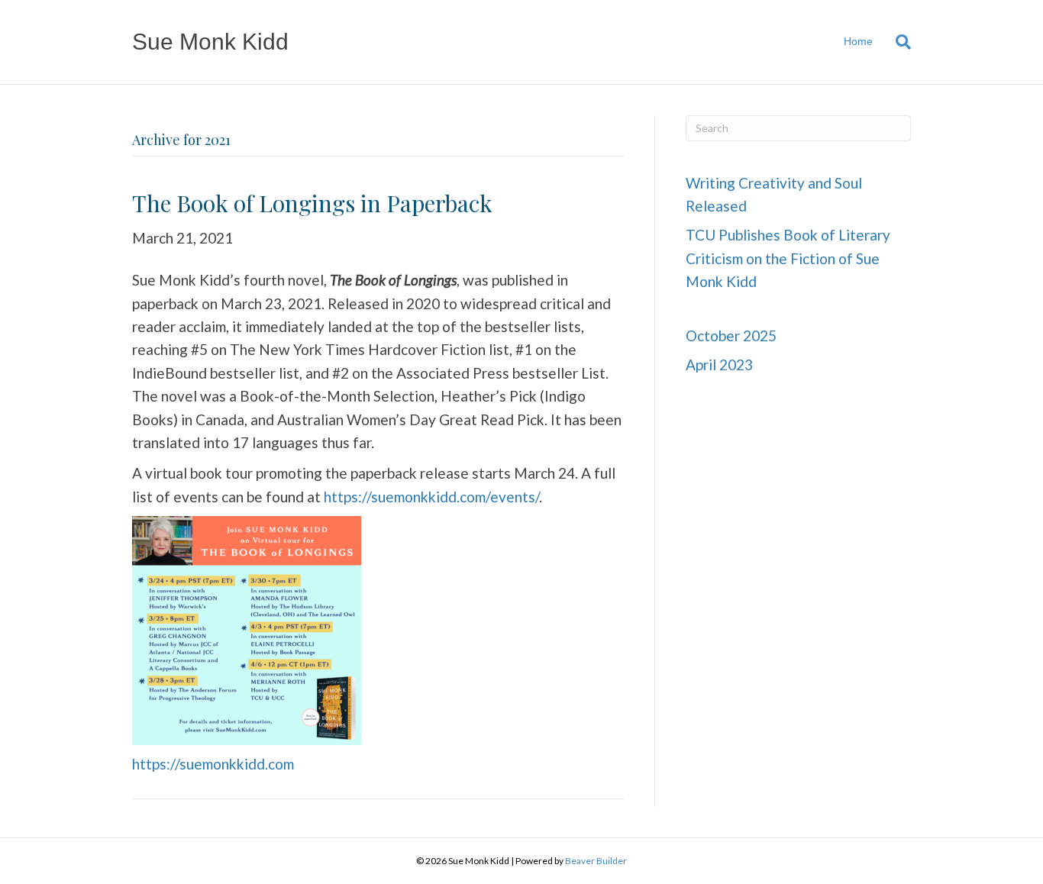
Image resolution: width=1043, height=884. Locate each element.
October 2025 (731, 335)
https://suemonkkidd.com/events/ (431, 496)
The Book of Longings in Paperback (312, 203)
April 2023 (719, 364)
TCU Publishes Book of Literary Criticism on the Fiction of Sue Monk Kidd (788, 258)
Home (858, 41)
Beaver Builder (596, 860)
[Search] (897, 42)
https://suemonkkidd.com (213, 764)
